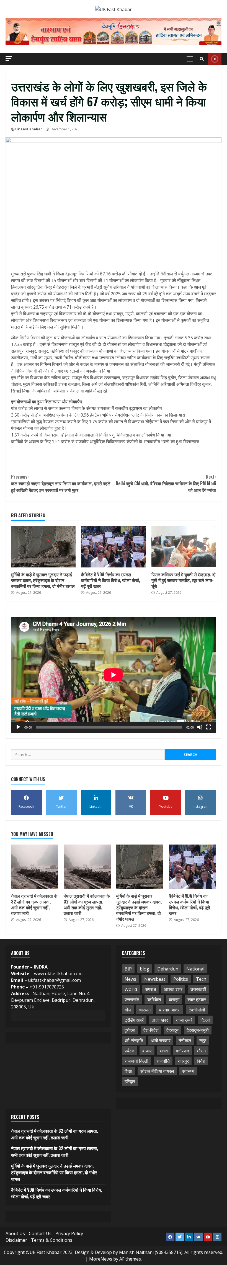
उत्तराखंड (132, 999)
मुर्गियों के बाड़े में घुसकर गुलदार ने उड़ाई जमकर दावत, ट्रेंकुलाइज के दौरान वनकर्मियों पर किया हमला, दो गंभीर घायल (43, 546)
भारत (164, 1051)
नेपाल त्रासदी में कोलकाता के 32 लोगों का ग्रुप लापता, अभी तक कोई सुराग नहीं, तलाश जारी (34, 867)
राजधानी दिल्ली (136, 1061)
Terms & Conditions (51, 1240)
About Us (15, 1233)
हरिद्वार (130, 1081)
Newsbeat (154, 979)
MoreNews (100, 1259)
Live (214, 59)
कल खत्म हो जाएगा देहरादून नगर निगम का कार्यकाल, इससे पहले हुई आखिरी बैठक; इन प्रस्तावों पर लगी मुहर (60, 483)
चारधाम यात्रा (169, 1010)
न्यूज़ (202, 1040)
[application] (113, 674)
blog (144, 969)
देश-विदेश (150, 1030)
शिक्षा (128, 1071)
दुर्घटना (130, 1030)
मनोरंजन (182, 1051)
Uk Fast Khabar (28, 129)
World (131, 989)
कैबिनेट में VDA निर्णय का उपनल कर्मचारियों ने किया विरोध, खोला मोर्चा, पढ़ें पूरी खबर (113, 546)
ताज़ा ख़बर (160, 1020)
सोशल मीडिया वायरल (157, 1071)
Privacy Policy (69, 1233)
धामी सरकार (161, 1040)
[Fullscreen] (208, 727)
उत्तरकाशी (198, 989)
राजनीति (163, 1061)
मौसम (201, 1051)
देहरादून (172, 1030)
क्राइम (174, 999)
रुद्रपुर (183, 1061)
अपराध (150, 989)
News (130, 979)
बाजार (147, 1051)
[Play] (18, 727)
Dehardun (167, 969)
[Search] (202, 59)
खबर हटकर (196, 999)
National (195, 969)
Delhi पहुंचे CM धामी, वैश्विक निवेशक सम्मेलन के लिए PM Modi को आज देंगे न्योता (166, 483)
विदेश (201, 1061)
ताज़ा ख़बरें (184, 1020)
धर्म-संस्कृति (134, 1040)
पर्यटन (129, 1051)
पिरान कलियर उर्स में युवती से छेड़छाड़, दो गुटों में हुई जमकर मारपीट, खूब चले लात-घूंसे (183, 546)
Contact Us (40, 1233)
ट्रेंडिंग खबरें (134, 1020)
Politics (180, 979)
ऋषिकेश (154, 999)
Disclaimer (16, 1240)
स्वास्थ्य (188, 1071)
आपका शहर (173, 989)
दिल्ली (205, 1020)
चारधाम (145, 1010)
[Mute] (200, 727)
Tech (201, 979)
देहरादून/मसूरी (198, 1030)
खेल (128, 1010)
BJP (128, 969)
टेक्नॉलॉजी (197, 1010)
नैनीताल (185, 1040)
